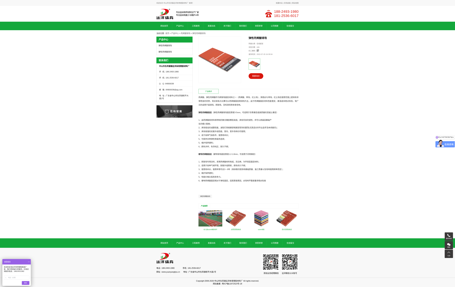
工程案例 (196, 26)
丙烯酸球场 (185, 33)
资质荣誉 (259, 26)
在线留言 (290, 26)
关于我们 (227, 26)
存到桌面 (287, 3)
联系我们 (243, 26)
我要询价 (256, 76)
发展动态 (211, 26)
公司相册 (274, 26)
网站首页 (164, 26)
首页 (167, 33)
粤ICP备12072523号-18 (232, 284)
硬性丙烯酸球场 (165, 52)
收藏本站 (279, 3)
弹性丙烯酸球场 (199, 33)
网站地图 (295, 3)
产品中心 (180, 26)
